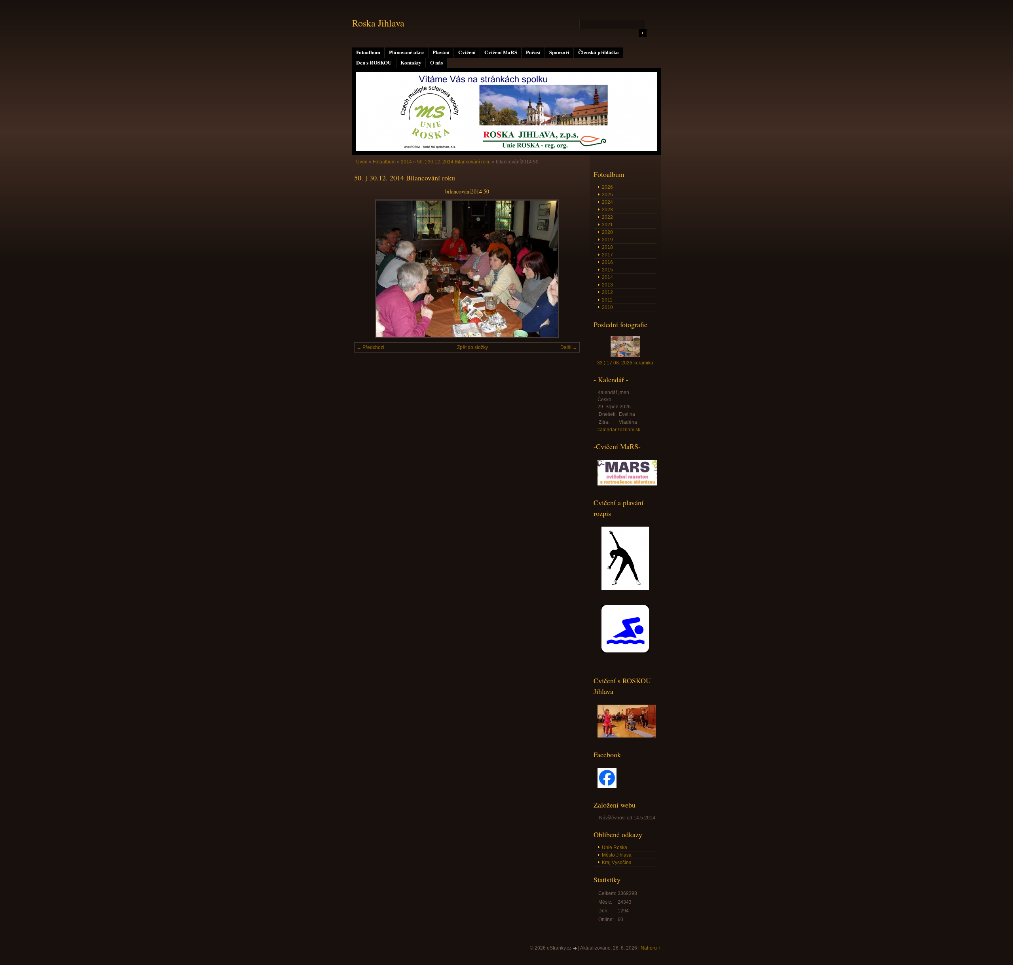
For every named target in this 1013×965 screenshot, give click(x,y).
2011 (607, 300)
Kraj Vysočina (617, 862)
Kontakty (410, 62)
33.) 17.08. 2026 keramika (625, 363)
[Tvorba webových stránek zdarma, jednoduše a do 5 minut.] (575, 948)
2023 (607, 209)
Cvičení (467, 52)
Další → (568, 347)
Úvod (362, 162)
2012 (607, 292)
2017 (607, 255)
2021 (607, 225)
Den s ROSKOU (374, 62)
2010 (607, 307)
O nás (436, 62)
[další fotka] (567, 268)
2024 (607, 202)
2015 (607, 270)
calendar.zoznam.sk (619, 429)
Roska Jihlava (378, 23)
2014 (406, 162)
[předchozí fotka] (367, 268)
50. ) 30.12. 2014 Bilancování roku (454, 162)
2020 (607, 232)
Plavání (441, 52)
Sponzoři (559, 52)
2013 (607, 285)
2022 (607, 217)
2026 (607, 187)
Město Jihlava (617, 855)
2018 (607, 247)
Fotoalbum (368, 52)
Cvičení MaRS (500, 52)
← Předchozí (370, 347)
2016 (607, 262)
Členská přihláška (598, 52)
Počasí (533, 52)
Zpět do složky (472, 347)
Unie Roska (614, 847)
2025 (607, 194)
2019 (607, 240)
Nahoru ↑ (650, 948)
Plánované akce (406, 52)
